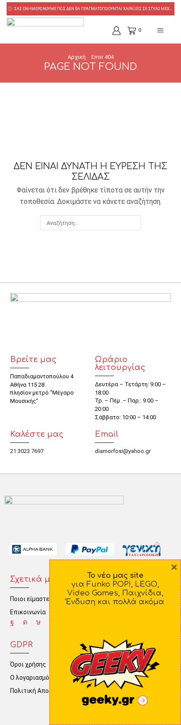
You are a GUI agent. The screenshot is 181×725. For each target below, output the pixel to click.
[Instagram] (25, 622)
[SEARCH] (133, 222)
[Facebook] (12, 622)
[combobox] (90, 222)
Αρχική (77, 57)
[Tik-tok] (38, 622)
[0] (128, 30)
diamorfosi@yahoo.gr (123, 451)
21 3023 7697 (26, 451)
